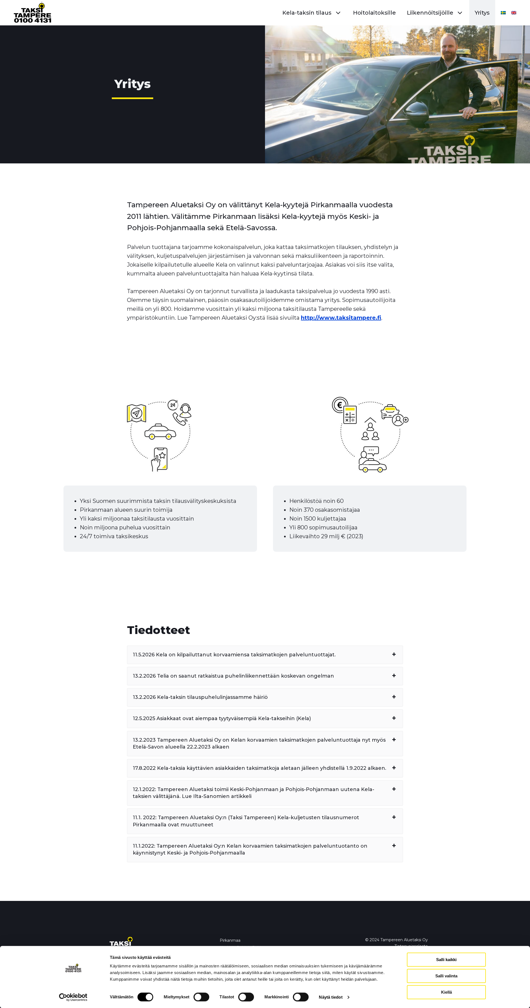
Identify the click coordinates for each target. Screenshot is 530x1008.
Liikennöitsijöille (430, 12)
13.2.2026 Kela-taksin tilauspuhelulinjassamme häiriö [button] (200, 697)
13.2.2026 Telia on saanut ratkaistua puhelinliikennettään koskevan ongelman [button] (233, 676)
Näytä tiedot (330, 997)
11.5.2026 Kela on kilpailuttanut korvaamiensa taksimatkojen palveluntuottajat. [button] (234, 655)
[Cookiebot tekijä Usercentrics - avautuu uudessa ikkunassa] (73, 997)
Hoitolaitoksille (374, 12)
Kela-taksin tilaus (307, 12)
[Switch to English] (512, 13)
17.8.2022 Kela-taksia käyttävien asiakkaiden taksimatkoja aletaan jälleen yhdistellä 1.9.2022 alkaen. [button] (259, 768)
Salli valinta (446, 975)
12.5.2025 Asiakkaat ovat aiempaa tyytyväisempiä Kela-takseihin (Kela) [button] (222, 718)
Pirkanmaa (230, 940)
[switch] (201, 997)
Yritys (482, 12)
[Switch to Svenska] (501, 13)
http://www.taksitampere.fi (341, 317)
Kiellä (446, 992)
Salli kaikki (446, 959)
